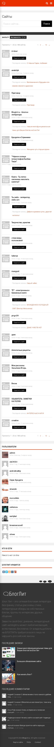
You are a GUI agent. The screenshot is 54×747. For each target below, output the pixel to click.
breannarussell (16, 525)
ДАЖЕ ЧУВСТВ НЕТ (34, 328)
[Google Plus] (15, 572)
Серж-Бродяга (16, 480)
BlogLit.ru (26, 738)
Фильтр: (5, 37)
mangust (15, 271)
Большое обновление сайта (29, 661)
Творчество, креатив (21, 222)
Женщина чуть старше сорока (38, 149)
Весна (14, 383)
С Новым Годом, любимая (37, 63)
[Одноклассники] (9, 572)
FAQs (29, 742)
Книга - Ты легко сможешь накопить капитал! (20, 179)
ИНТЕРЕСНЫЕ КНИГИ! (35, 413)
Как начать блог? (24, 674)
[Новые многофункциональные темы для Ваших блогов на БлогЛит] (8, 656)
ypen (14, 335)
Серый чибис (32, 283)
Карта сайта (18, 742)
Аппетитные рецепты (21, 350)
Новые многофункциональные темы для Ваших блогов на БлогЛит (34, 649)
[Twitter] (6, 572)
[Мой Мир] (12, 572)
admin (12, 453)
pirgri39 (15, 316)
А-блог (15, 51)
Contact (38, 742)
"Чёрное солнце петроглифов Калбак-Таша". (21, 159)
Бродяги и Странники (21, 137)
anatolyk (15, 70)
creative (15, 420)
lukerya (15, 256)
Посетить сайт (19, 58)
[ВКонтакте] (3, 572)
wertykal (13, 516)
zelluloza (14, 507)
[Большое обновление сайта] (8, 670)
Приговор (16, 93)
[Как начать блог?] (8, 683)
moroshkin (14, 498)
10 (46, 45)
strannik (13, 489)
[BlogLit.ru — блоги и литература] (3, 4)
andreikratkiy (15, 471)
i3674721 (13, 462)
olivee (12, 534)
